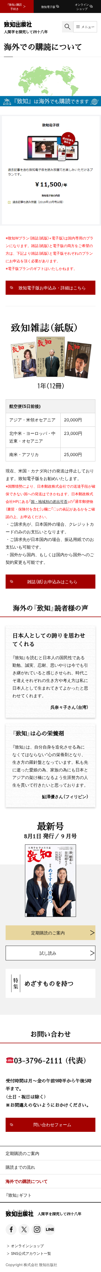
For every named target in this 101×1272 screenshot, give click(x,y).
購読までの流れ (20, 1167)
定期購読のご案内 (22, 1153)
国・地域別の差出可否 (49, 501)
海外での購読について (27, 1181)
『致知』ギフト (19, 1195)
